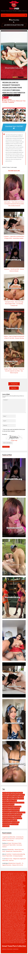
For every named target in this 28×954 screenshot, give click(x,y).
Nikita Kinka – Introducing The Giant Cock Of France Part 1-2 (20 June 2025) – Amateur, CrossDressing (13, 838)
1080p (5, 100)
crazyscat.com (15, 948)
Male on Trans (6, 812)
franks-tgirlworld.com (8, 806)
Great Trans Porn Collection (14, 946)
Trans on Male (15, 822)
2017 (21, 798)
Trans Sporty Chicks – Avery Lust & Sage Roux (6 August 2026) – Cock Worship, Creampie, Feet (14, 303)
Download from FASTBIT (14, 126)
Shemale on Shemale (7, 816)
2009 (22, 794)
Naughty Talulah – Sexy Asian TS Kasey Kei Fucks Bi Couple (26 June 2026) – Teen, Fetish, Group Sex (14, 370)
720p (20, 792)
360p (9, 792)
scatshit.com (4, 948)
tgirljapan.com (18, 818)
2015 (10, 798)
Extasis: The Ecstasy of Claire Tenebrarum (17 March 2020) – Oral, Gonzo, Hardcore (12, 845)
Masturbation (21, 812)
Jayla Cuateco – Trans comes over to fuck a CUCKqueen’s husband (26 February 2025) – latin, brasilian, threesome (14, 203)
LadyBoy (5, 808)
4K (8, 100)
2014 (5, 798)
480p (14, 792)
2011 (10, 796)
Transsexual (14, 824)
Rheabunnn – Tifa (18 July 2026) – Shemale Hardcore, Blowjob (14, 270)
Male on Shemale (14, 810)
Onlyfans (12, 814)
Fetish (12, 804)
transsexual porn (8, 99)
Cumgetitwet (5, 836)
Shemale (19, 814)
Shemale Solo (17, 816)
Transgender (11, 102)
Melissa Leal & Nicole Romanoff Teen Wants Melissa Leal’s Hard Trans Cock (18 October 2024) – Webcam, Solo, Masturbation (13, 88)
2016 (16, 798)
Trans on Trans (6, 824)
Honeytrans (12, 100)
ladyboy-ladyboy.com (14, 808)
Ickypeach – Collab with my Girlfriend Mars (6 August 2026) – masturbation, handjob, (14, 237)
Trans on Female (7, 822)
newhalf (5, 814)
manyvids (14, 812)
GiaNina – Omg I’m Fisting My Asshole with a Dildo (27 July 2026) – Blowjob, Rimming (14, 337)
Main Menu (4, 15)
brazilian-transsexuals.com (9, 802)
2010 (5, 796)
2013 (21, 796)
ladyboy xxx (6, 810)
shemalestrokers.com (8, 818)
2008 (16, 794)
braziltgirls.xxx (20, 802)
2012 (16, 796)
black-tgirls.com (12, 800)
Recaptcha (4, 434)
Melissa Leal (19, 100)
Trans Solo (6, 826)
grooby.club (17, 806)
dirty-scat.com (10, 948)
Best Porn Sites (15, 20)
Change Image (14, 440)
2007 (11, 794)
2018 (5, 800)
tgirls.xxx (6, 820)
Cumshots (6, 804)
